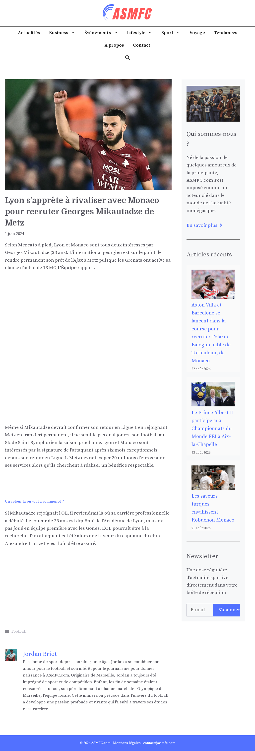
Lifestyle (136, 33)
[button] (127, 58)
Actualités (29, 33)
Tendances (225, 33)
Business (58, 33)
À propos (114, 45)
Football (18, 631)
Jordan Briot (40, 654)
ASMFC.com (101, 743)
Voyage (197, 33)
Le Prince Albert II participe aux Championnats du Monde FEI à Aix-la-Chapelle (212, 429)
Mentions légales (127, 743)
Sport (167, 33)
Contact (141, 45)
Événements (97, 33)
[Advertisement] (88, 314)
